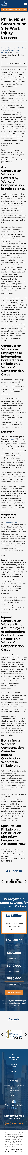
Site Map (7, 1151)
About (14, 1055)
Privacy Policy (19, 1151)
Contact (14, 1071)
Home (3, 48)
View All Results (14, 992)
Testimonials (14, 1064)
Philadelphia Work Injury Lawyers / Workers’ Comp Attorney (14, 50)
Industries (14, 1059)
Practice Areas (14, 1057)
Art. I (13, 439)
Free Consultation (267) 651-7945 (15, 9)
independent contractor (13, 522)
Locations (14, 1062)
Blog (14, 1069)
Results (14, 1066)
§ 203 (13, 693)
